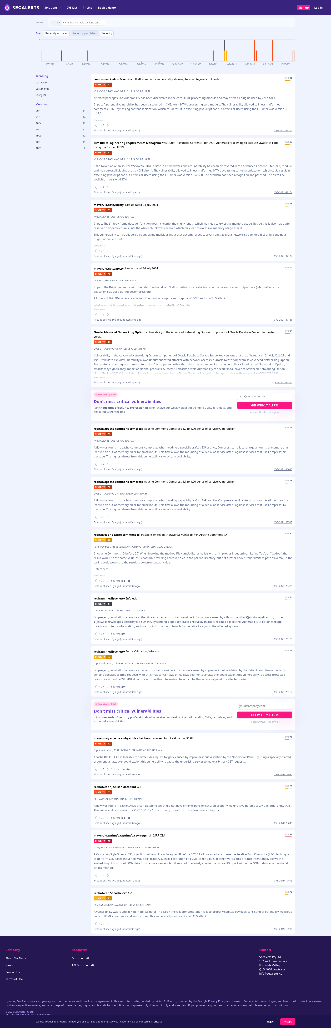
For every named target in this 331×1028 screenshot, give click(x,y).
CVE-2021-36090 (283, 469)
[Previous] (96, 125)
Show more (99, 120)
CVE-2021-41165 (283, 130)
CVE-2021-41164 (283, 192)
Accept (288, 1021)
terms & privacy (153, 1021)
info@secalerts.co (270, 973)
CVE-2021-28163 (283, 639)
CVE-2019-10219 (283, 929)
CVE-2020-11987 (283, 774)
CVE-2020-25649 (283, 823)
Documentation (82, 958)
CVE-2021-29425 (283, 586)
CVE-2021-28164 (283, 692)
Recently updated (56, 33)
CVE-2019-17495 (283, 880)
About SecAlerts (16, 958)
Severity (107, 33)
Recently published (85, 33)
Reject (270, 1021)
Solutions (51, 7)
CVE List (72, 7)
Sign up (303, 7)
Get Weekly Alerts (265, 405)
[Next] (108, 125)
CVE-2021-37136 (283, 319)
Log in (318, 7)
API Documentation (84, 965)
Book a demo (107, 7)
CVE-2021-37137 (283, 256)
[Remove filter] (53, 22)
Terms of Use (14, 979)
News (9, 965)
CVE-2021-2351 (283, 382)
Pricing (87, 7)
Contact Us (13, 972)
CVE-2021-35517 (283, 522)
